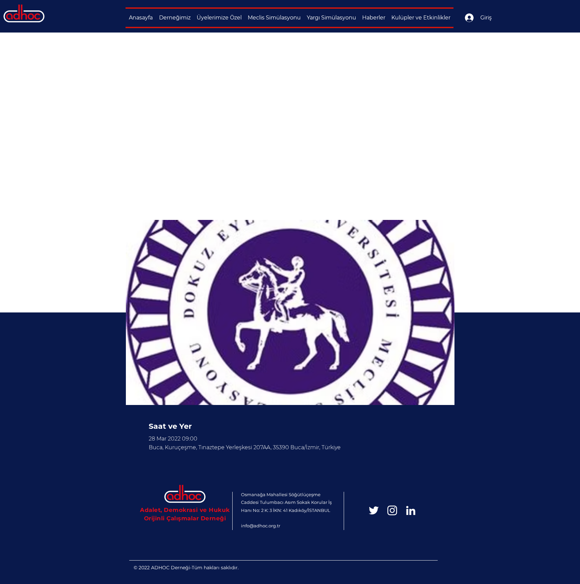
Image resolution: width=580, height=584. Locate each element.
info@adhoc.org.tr (260, 525)
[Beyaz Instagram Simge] (392, 510)
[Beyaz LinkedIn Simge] (410, 510)
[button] (175, 17)
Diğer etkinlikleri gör (196, 188)
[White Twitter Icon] (373, 510)
